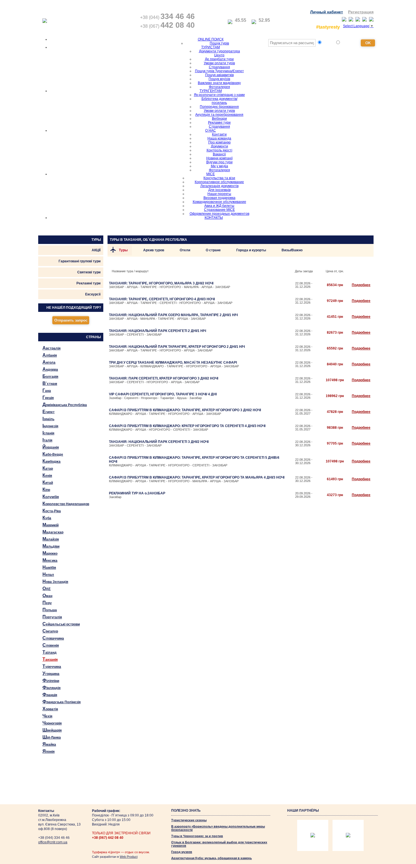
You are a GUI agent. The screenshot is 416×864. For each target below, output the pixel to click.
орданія (50, 447)
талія (47, 440)
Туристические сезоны (189, 820)
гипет (48, 411)
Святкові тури (88, 272)
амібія (49, 567)
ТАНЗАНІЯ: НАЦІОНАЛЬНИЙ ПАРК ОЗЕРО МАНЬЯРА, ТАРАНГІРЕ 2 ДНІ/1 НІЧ (173, 315)
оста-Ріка (51, 510)
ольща (49, 609)
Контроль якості (219, 150)
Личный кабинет (326, 12)
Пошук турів (219, 43)
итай (47, 482)
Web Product (129, 856)
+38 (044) (167, 17)
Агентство (350, 43)
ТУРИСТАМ (210, 47)
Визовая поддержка (219, 198)
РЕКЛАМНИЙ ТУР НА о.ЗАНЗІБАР (137, 493)
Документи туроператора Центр (219, 53)
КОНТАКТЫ (214, 218)
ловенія (50, 645)
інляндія (51, 687)
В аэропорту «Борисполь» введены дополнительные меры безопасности (218, 828)
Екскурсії (92, 294)
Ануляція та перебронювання (219, 115)
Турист (328, 43)
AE (46, 588)
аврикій (50, 524)
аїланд (49, 652)
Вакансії (219, 154)
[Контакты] (205, 21)
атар (47, 468)
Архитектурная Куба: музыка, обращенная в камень (211, 858)
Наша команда (219, 138)
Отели (185, 250)
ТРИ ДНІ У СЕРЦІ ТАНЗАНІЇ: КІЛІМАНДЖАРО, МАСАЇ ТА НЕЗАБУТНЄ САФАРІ (173, 363)
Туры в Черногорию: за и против (197, 836)
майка (49, 744)
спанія (48, 432)
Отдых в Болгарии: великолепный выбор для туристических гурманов (219, 844)
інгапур (50, 631)
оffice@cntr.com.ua (52, 842)
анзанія (50, 659)
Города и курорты (251, 250)
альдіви (50, 546)
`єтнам (49, 383)
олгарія (50, 376)
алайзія (50, 539)
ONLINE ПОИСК (211, 39)
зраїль (48, 418)
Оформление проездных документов (219, 214)
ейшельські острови (61, 623)
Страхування (219, 67)
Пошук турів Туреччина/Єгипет (219, 71)
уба (46, 517)
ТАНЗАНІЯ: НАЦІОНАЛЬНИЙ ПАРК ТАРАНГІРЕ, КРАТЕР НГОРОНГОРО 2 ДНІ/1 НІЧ (177, 347)
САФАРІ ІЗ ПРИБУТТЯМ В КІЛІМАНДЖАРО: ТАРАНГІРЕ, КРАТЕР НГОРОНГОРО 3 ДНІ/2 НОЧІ (185, 410)
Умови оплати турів (219, 63)
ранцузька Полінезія (61, 701)
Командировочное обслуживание (219, 202)
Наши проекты (219, 194)
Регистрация (361, 12)
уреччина (51, 666)
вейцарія (52, 730)
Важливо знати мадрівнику (219, 83)
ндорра (50, 369)
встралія (51, 348)
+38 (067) (167, 26)
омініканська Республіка (64, 404)
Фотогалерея (219, 87)
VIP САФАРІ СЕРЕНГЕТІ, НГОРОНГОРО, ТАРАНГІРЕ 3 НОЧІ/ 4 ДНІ (163, 394)
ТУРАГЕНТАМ (211, 91)
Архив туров (153, 250)
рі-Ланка (51, 737)
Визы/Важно (292, 250)
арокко (49, 553)
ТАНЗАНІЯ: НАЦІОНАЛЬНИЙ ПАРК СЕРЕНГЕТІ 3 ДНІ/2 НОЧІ (159, 442)
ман (47, 595)
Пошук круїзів (219, 79)
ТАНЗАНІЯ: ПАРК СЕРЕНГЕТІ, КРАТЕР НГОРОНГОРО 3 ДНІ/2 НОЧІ (163, 378)
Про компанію (219, 142)
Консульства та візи (219, 178)
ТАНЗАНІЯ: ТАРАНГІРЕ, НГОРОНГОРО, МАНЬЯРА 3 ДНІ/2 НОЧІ (161, 283)
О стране (213, 250)
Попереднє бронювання (219, 107)
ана (46, 390)
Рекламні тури (219, 123)
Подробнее (361, 285)
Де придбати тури (219, 59)
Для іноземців (219, 190)
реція (48, 397)
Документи (219, 146)
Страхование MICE (219, 210)
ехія (47, 715)
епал (48, 574)
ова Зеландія (55, 581)
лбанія (49, 355)
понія (48, 751)
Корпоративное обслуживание (219, 182)
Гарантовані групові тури (79, 261)
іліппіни (50, 680)
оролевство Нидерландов (65, 503)
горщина (50, 673)
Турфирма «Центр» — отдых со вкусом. (121, 852)
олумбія (50, 496)
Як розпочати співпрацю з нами (219, 95)
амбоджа (51, 461)
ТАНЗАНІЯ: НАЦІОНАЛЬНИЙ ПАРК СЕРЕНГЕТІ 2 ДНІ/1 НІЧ (157, 331)
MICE (210, 174)
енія (47, 475)
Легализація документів (219, 186)
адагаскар (52, 531)
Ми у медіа (219, 166)
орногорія (52, 723)
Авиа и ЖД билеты (219, 206)
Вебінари (219, 119)
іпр (46, 489)
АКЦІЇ (96, 250)
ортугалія (52, 616)
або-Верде (52, 454)
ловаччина (53, 638)
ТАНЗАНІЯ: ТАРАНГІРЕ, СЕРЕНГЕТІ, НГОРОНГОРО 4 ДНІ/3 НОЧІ (162, 299)
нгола (48, 362)
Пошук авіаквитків (219, 75)
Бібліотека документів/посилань (219, 101)
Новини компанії (219, 158)
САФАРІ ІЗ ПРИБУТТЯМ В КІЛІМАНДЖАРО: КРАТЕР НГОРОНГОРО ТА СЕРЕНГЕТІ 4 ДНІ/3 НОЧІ (187, 426)
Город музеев (181, 852)
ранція (49, 694)
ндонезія (50, 425)
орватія (50, 708)
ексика (49, 560)
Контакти (219, 134)
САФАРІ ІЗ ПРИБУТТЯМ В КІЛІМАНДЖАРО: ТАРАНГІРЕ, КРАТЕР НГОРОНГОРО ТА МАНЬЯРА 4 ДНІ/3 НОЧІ (196, 477)
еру (47, 602)
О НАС (210, 130)
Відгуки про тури (219, 162)
